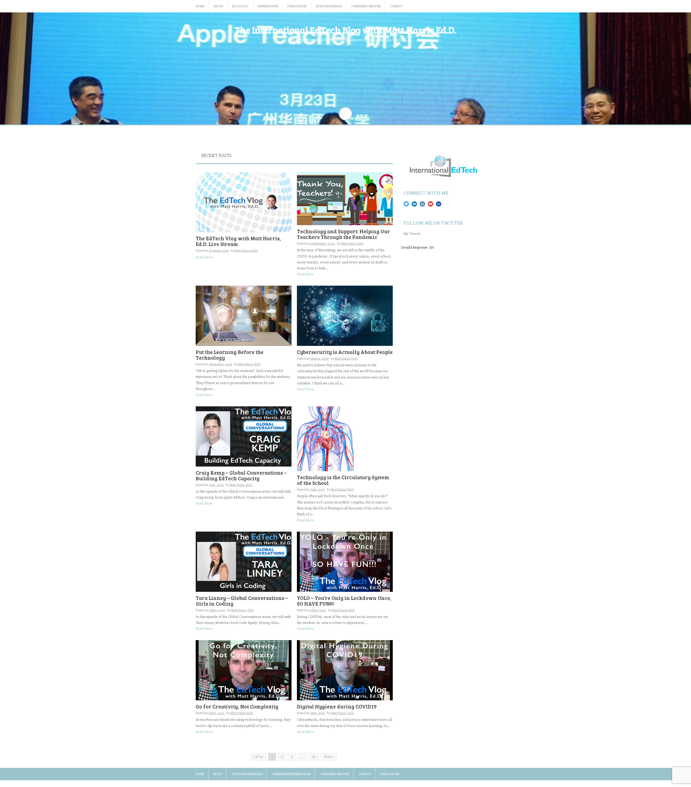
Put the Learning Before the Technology (229, 355)
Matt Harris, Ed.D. (246, 251)
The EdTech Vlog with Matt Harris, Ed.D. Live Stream (238, 241)
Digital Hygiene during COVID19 (337, 706)
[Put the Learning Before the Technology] (244, 315)
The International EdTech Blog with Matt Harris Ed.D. (345, 29)
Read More (204, 257)
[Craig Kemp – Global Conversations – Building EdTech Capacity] (244, 436)
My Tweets (412, 233)
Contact (396, 6)
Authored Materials (246, 774)
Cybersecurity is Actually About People (345, 352)
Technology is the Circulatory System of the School (343, 480)
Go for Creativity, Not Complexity (237, 706)
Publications (297, 6)
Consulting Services (366, 6)
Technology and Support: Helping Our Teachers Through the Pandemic (343, 234)
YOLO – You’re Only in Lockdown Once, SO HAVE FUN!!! (344, 601)
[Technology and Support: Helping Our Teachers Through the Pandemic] (345, 198)
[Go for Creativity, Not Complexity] (244, 670)
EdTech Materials (329, 6)
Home (200, 6)
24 (314, 756)
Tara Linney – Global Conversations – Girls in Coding (242, 601)
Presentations (268, 6)
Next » (329, 756)
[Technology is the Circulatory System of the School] (325, 438)
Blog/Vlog (240, 6)
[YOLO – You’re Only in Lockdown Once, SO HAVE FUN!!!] (345, 561)
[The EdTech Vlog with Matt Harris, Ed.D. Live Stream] (244, 202)
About (218, 6)
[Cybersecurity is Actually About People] (345, 315)
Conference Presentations (290, 774)
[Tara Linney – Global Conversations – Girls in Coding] (244, 561)
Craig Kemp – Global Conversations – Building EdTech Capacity (241, 475)
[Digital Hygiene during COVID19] (345, 670)
